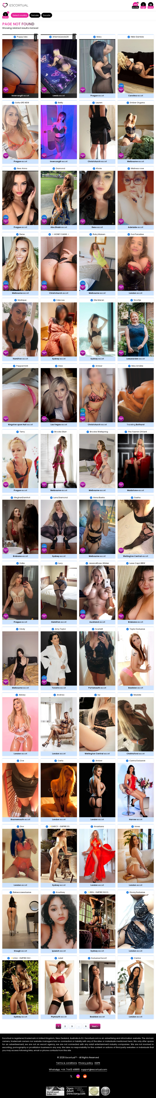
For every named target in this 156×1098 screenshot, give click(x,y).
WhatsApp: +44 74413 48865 (64, 1069)
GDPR (97, 1062)
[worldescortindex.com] (55, 1091)
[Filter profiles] (5, 15)
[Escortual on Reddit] (85, 1076)
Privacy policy (85, 1062)
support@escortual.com (94, 1069)
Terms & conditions (66, 1062)
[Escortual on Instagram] (78, 1076)
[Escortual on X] (71, 1076)
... (79, 1026)
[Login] (143, 5)
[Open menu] (151, 5)
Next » (95, 1026)
